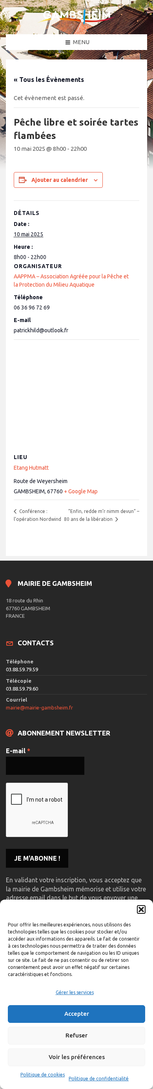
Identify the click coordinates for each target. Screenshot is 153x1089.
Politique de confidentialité (99, 1078)
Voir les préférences (77, 1057)
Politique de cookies (42, 1074)
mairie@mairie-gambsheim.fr (39, 707)
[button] (141, 909)
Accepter (76, 1013)
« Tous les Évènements (49, 79)
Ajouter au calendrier (59, 180)
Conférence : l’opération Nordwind (37, 515)
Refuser (76, 1035)
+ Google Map (81, 491)
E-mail (18, 750)
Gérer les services (75, 992)
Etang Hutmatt (31, 468)
